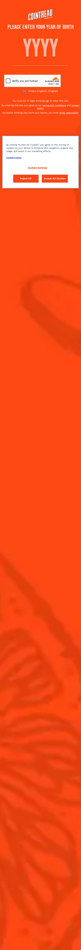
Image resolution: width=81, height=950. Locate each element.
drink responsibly (68, 112)
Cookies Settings (37, 167)
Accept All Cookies (55, 178)
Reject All (26, 178)
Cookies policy (13, 157)
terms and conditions (54, 105)
